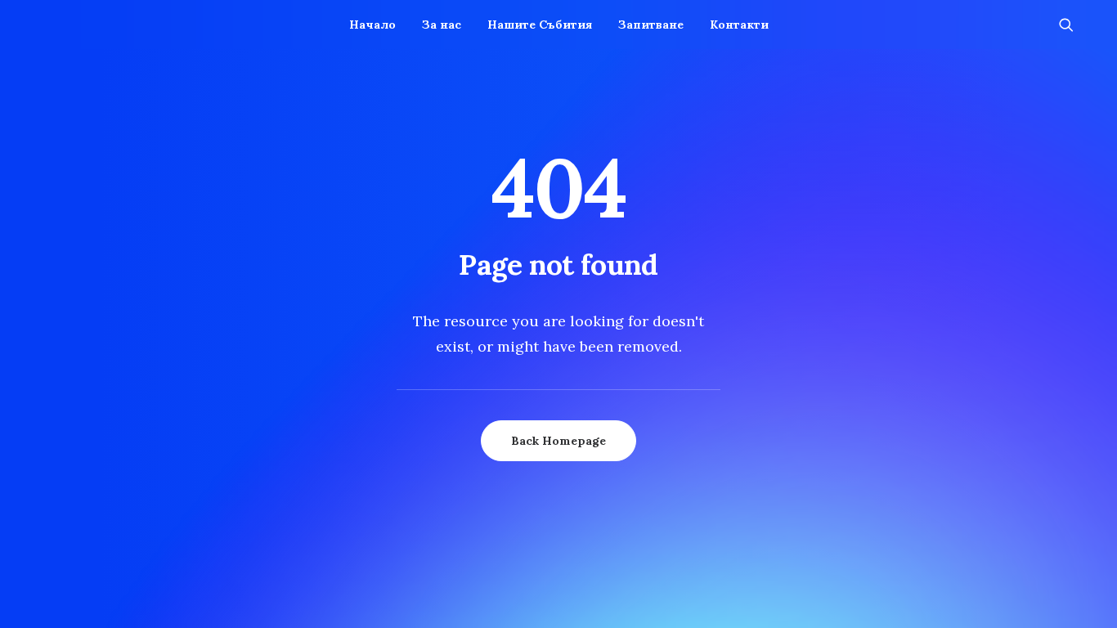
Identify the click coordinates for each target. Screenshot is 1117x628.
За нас (441, 24)
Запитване (651, 24)
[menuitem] (372, 24)
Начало (372, 24)
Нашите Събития (539, 24)
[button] (1073, 24)
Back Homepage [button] (558, 440)
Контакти (739, 24)
